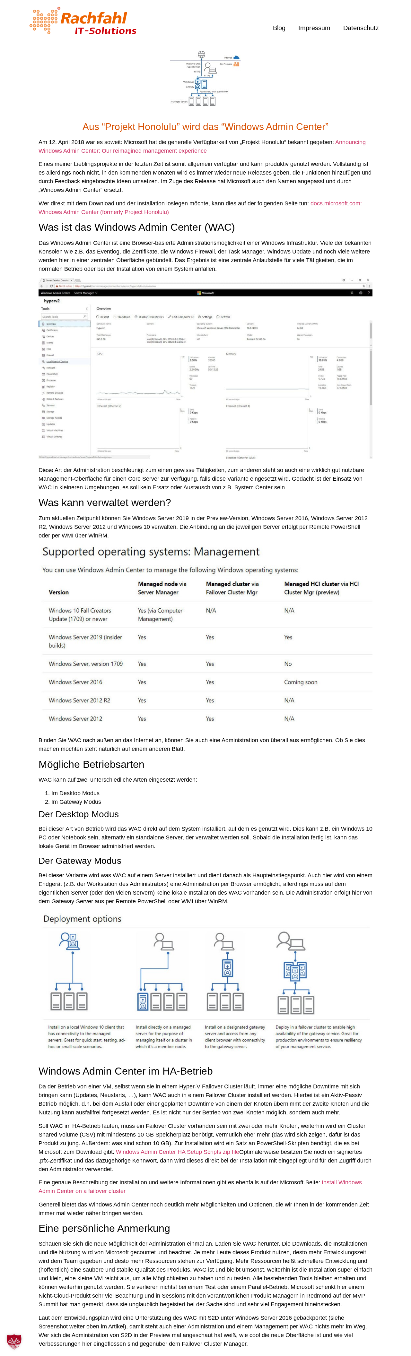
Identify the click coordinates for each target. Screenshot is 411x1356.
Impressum (314, 27)
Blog (279, 27)
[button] (14, 1342)
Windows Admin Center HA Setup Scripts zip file (177, 1152)
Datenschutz (361, 27)
